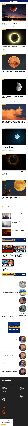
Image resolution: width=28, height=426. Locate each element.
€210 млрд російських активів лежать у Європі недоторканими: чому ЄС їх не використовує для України (9, 339)
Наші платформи (5, 404)
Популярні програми (5, 242)
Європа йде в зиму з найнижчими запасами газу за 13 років (10, 292)
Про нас (21, 384)
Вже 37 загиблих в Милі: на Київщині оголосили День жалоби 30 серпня (19, 222)
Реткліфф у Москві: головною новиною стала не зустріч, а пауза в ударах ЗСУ (9, 363)
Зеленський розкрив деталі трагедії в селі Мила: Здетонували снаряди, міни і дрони (18, 213)
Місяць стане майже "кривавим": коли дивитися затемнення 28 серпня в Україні (13, 22)
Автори (2, 370)
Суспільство (3, 29)
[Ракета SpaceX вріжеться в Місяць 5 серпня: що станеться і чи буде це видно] (14, 137)
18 (8, 206)
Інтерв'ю (12, 384)
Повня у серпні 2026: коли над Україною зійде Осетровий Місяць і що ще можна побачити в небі (13, 122)
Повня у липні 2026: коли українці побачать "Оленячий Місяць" (12, 198)
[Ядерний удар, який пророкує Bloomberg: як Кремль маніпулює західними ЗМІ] (22, 355)
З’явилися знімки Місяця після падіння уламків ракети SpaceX (13, 97)
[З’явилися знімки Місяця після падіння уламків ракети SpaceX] (14, 87)
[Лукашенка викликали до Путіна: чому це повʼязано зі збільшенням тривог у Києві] (22, 347)
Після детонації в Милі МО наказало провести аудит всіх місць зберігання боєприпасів (9, 308)
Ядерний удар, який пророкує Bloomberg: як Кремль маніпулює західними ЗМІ (9, 355)
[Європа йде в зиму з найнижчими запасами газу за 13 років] (22, 292)
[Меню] (2, 1)
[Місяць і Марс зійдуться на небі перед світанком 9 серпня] (14, 62)
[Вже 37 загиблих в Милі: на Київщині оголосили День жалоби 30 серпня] (6, 224)
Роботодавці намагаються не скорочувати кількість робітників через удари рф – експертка (9, 284)
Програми (4, 384)
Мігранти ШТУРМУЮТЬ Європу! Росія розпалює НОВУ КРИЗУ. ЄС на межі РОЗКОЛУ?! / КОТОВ (7, 269)
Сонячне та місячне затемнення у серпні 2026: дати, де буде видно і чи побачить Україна (13, 172)
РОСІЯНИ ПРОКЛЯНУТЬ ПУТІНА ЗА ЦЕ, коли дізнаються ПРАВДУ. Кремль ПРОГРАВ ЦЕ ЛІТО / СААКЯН (9, 316)
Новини (3, 79)
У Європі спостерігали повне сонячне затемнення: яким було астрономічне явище (13, 47)
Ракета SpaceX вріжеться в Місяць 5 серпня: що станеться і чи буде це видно (13, 147)
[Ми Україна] (14, 1)
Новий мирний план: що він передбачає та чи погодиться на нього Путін (9, 371)
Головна (2, 3)
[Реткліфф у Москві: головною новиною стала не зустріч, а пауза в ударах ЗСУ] (22, 363)
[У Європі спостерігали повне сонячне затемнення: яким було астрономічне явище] (14, 37)
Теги (6, 24)
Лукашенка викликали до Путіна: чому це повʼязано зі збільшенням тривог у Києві (9, 347)
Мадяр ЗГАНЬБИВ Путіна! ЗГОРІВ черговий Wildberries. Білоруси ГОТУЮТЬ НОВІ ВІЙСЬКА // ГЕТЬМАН (20, 255)
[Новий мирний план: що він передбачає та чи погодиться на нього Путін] (22, 371)
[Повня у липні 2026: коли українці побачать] (14, 188)
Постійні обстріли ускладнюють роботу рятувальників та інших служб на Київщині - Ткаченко (9, 300)
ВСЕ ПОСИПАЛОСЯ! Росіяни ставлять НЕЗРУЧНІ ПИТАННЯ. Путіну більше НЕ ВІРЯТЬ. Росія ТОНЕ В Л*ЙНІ (8, 255)
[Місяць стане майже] (14, 12)
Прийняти (3, 424)
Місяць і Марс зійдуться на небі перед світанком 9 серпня (13, 72)
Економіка (3, 291)
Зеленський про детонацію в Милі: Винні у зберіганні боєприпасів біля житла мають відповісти (19, 230)
